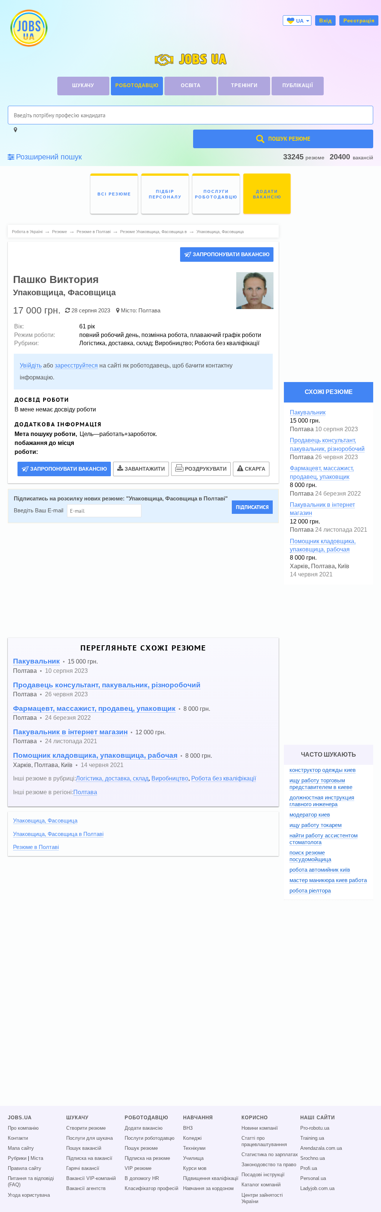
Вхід (325, 20)
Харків (22, 764)
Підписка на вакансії (89, 1158)
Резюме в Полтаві (36, 847)
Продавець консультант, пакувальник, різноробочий (107, 685)
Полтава (149, 310)
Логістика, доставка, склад (112, 778)
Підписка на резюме (147, 1158)
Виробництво (169, 778)
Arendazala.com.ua (321, 1148)
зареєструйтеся (76, 365)
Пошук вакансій (83, 1148)
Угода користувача (29, 1195)
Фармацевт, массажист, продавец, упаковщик (94, 708)
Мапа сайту (21, 1148)
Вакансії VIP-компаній (91, 1178)
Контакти (18, 1138)
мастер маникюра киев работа (328, 880)
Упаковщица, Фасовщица (45, 821)
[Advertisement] (143, 580)
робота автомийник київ (319, 869)
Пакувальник (36, 661)
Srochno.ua (312, 1158)
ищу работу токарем (315, 825)
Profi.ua (308, 1168)
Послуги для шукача (89, 1138)
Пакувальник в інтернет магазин (70, 732)
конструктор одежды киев (322, 770)
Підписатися (252, 507)
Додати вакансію (144, 1128)
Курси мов (194, 1168)
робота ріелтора (310, 890)
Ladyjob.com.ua (317, 1188)
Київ (67, 764)
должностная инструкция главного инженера (321, 800)
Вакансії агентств (86, 1188)
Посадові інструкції (263, 1174)
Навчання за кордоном (208, 1188)
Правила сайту (24, 1168)
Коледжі (192, 1138)
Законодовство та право (268, 1164)
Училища (193, 1158)
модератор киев (309, 814)
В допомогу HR (142, 1178)
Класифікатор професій (151, 1188)
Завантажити (145, 469)
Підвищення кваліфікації (210, 1178)
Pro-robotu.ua (314, 1128)
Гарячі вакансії (82, 1168)
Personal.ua (313, 1178)
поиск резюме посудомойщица (310, 855)
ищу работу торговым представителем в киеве (320, 783)
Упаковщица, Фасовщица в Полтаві (177, 499)
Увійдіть (31, 365)
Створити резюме (86, 1128)
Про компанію (23, 1128)
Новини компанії (259, 1128)
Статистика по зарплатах (269, 1154)
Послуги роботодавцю (150, 1138)
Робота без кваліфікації (223, 778)
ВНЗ (188, 1128)
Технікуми (194, 1148)
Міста (37, 1158)
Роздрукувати (206, 469)
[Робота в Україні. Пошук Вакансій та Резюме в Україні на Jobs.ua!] (28, 28)
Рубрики (17, 1158)
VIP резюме (138, 1168)
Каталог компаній (261, 1184)
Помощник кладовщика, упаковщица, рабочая (95, 755)
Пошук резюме (141, 1148)
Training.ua (312, 1138)
